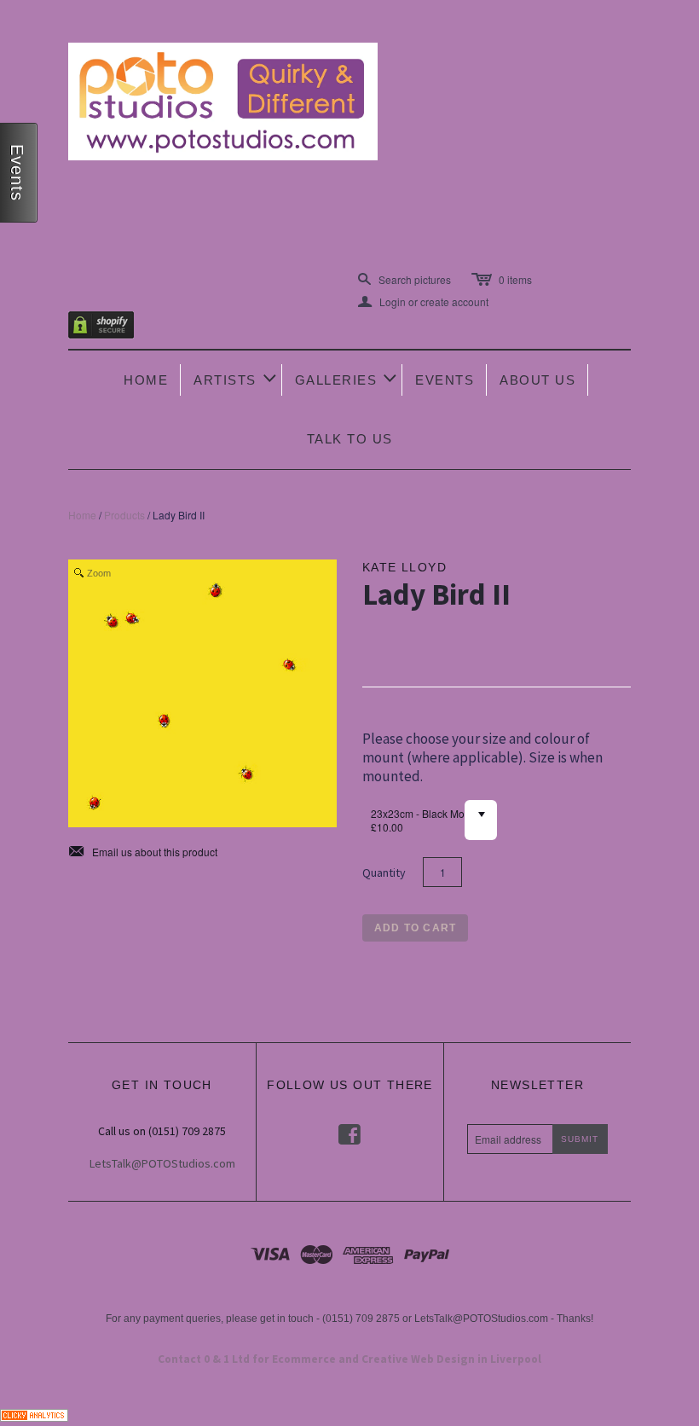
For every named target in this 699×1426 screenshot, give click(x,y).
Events (444, 380)
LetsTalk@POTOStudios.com (162, 1163)
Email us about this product (142, 852)
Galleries (347, 378)
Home (146, 380)
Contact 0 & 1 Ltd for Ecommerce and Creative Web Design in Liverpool (349, 1359)
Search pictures (414, 279)
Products (124, 514)
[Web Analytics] (34, 1412)
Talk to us (350, 439)
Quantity (384, 872)
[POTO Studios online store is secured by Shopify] (111, 328)
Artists (236, 378)
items (515, 279)
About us (537, 380)
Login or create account (423, 302)
